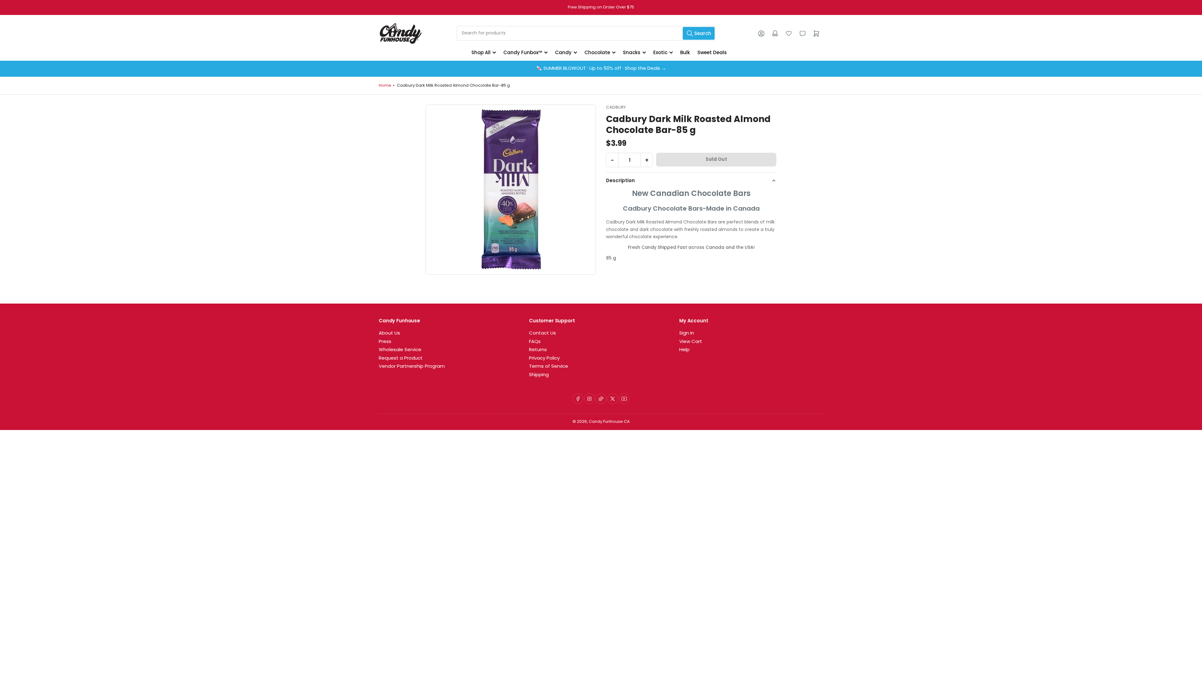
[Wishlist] (789, 33)
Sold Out (716, 160)
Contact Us (542, 333)
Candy (563, 52)
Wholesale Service (400, 350)
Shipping (539, 375)
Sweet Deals (712, 52)
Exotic (660, 52)
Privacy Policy (544, 358)
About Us (389, 333)
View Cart (690, 342)
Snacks (631, 52)
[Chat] (802, 33)
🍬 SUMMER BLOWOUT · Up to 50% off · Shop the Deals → (601, 69)
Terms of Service (548, 367)
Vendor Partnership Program (412, 367)
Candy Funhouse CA (609, 421)
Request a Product (401, 358)
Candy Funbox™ (522, 52)
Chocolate (597, 52)
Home (385, 85)
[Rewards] (775, 33)
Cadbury (616, 107)
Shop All (481, 52)
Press (385, 342)
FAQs (535, 342)
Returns (538, 350)
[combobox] (586, 33)
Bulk (685, 52)
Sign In (686, 333)
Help (684, 350)
